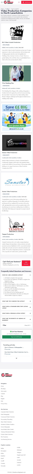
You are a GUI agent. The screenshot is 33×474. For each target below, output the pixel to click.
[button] (29, 325)
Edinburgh (19, 450)
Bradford (3, 456)
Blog (2, 396)
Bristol (2, 458)
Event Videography (5, 414)
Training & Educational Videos (7, 432)
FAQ (2, 401)
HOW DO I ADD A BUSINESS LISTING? (12, 275)
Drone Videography (5, 427)
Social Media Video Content (7, 429)
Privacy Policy (4, 403)
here (8, 278)
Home (2, 386)
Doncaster (3, 466)
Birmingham (3, 451)
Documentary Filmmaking (6, 419)
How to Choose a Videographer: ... (14, 347)
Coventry (3, 463)
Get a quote (3, 391)
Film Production (4, 437)
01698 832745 (6, 85)
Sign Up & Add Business (16, 337)
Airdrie (3, 239)
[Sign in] (19, 2)
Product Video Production (7, 434)
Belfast (2, 448)
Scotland (16, 47)
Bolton (2, 453)
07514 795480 (6, 45)
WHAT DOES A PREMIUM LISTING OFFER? (13, 313)
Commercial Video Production (8, 417)
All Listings (3, 388)
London (18, 465)
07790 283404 (6, 236)
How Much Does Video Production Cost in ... (17, 352)
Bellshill (3, 47)
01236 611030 (6, 194)
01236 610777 (6, 155)
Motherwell (4, 88)
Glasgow (19, 452)
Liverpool (19, 462)
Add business (26, 263)
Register (2, 398)
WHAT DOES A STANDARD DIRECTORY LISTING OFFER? (15, 307)
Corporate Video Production (7, 412)
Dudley (18, 447)
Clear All (26, 325)
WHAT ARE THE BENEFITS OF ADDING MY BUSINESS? (13, 319)
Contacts (3, 393)
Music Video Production (6, 422)
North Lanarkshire (10, 47)
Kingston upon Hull (21, 455)
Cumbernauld (5, 158)
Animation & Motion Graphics (7, 424)
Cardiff (2, 461)
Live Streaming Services (6, 439)
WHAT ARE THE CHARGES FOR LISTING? (13, 301)
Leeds (18, 457)
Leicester (19, 460)
